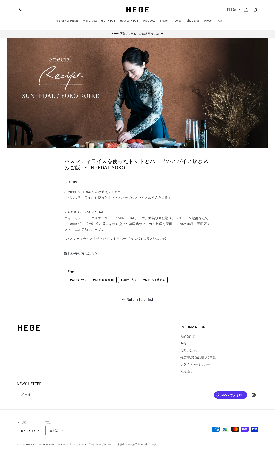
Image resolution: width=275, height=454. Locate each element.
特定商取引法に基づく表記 (198, 357)
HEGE (29, 444)
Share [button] (73, 181)
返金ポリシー (76, 444)
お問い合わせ (189, 350)
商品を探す (187, 336)
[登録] (84, 394)
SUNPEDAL (95, 212)
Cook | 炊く (78, 279)
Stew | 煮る (128, 279)
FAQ (183, 343)
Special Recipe (103, 279)
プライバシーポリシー (195, 364)
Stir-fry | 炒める (154, 279)
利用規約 (186, 371)
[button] (21, 9)
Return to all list (140, 299)
